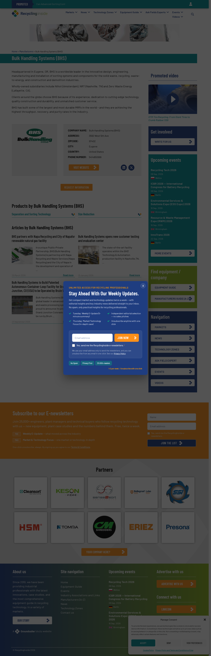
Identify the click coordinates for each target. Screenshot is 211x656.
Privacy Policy (120, 353)
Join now (123, 338)
